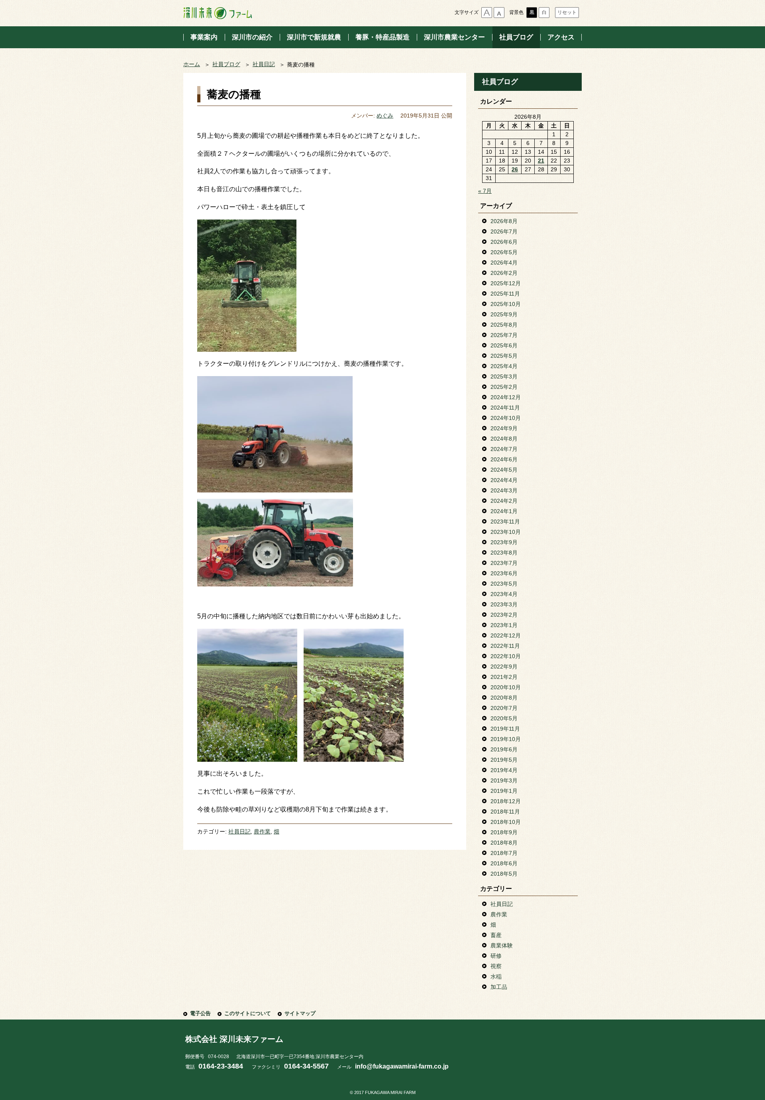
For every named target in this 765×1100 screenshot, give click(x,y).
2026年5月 (504, 252)
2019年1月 (504, 791)
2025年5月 (504, 356)
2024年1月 (504, 511)
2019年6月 (504, 749)
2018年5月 (504, 874)
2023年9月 (504, 542)
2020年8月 (504, 697)
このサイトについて (247, 1013)
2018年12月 (505, 801)
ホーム (191, 64)
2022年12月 (505, 635)
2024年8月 (504, 438)
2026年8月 (504, 221)
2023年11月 (505, 521)
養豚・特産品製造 (382, 37)
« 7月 (485, 191)
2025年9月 (504, 314)
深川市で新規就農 (314, 37)
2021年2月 (504, 677)
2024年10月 (505, 418)
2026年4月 (504, 262)
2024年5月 (504, 470)
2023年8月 (504, 552)
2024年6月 (504, 459)
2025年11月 (505, 293)
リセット (567, 12)
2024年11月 (505, 407)
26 (515, 169)
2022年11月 (505, 646)
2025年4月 (504, 366)
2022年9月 (504, 666)
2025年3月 (504, 376)
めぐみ (385, 116)
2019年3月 (504, 780)
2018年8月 (504, 842)
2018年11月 (505, 811)
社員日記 (264, 64)
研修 (496, 956)
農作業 (262, 832)
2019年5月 (504, 760)
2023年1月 (504, 625)
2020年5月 (504, 718)
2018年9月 (504, 832)
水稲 (496, 976)
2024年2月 (504, 501)
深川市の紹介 (252, 37)
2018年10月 (505, 822)
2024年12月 (505, 397)
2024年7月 (504, 449)
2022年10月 (505, 656)
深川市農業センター (454, 37)
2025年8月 (504, 325)
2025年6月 (504, 345)
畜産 (496, 935)
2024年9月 (504, 428)
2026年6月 (504, 242)
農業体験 (501, 945)
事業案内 (204, 37)
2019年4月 (504, 770)
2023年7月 (504, 563)
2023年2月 (504, 615)
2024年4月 (504, 480)
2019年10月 (505, 739)
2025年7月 (504, 335)
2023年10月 (505, 532)
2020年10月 (505, 687)
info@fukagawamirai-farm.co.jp (402, 1066)
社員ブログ (516, 37)
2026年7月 (504, 231)
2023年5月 (504, 583)
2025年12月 (505, 283)
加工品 (498, 987)
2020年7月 (504, 708)
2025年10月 (505, 304)
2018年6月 (504, 863)
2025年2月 (504, 387)
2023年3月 (504, 604)
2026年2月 (504, 273)
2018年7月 (504, 853)
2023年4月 (504, 594)
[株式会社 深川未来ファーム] (217, 13)
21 (541, 160)
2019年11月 (505, 728)
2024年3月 (504, 490)
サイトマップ (300, 1013)
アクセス (561, 37)
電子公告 (200, 1013)
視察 (496, 966)
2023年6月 (504, 573)
